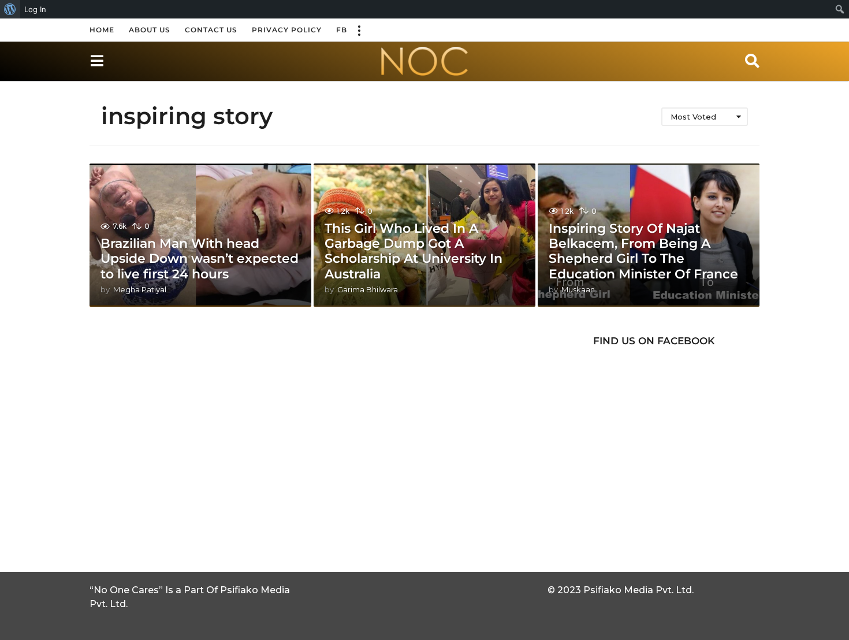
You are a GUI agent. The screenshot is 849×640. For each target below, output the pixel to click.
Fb (341, 29)
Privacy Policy (287, 29)
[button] (358, 30)
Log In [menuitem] (35, 9)
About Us (149, 29)
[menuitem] (10, 9)
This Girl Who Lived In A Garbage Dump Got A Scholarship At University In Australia (413, 251)
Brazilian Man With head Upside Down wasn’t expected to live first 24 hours (199, 259)
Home (102, 29)
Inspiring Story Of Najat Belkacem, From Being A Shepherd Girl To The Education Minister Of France (643, 251)
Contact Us (211, 29)
